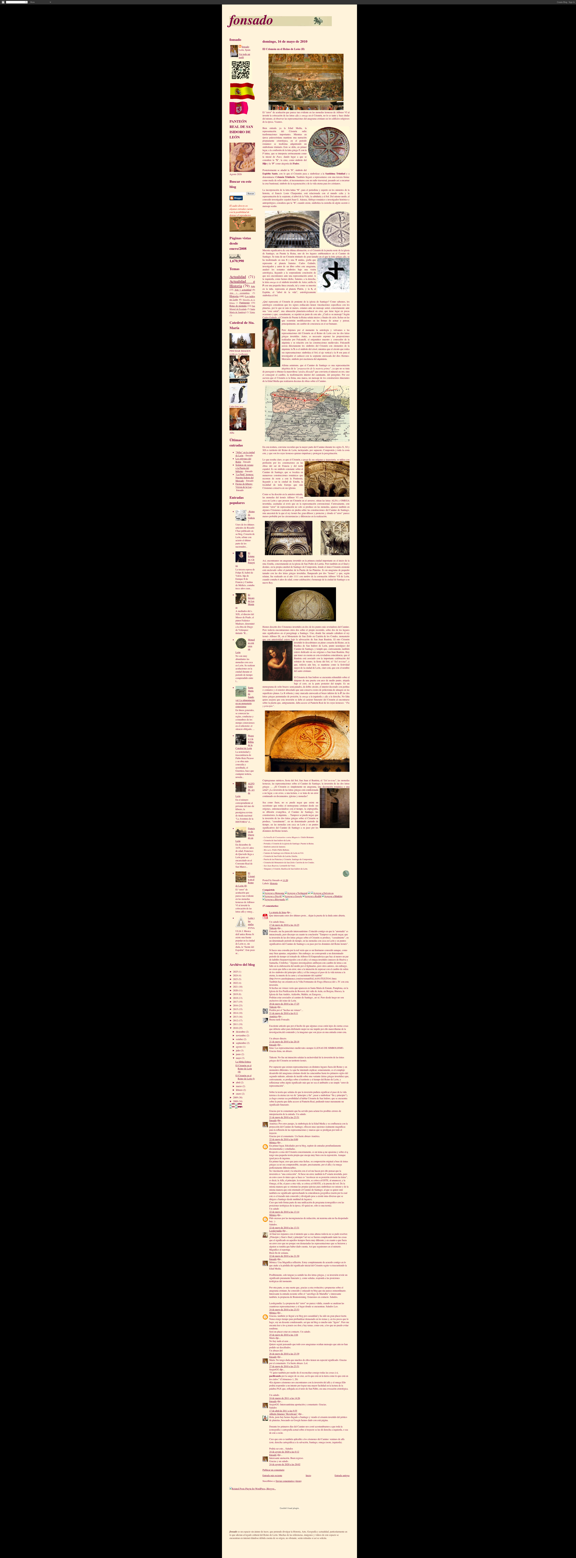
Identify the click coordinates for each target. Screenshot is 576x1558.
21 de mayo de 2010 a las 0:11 (283, 1013)
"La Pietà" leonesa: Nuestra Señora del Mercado (245, 477)
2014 (235, 1012)
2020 (235, 990)
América (273, 1016)
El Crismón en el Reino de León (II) (244, 1068)
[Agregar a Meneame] (273, 893)
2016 (235, 1005)
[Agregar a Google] (292, 896)
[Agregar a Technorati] (296, 893)
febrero (239, 1089)
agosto (239, 1046)
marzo (239, 1086)
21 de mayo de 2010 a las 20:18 (284, 1041)
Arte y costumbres (240, 293)
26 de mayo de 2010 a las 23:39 (284, 1353)
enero (239, 1093)
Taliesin (273, 928)
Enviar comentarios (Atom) (289, 1480)
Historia (234, 296)
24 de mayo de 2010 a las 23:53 (284, 1309)
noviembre (241, 1035)
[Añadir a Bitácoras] (309, 893)
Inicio (308, 1475)
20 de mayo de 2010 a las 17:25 (284, 1003)
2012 (235, 1020)
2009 (235, 1097)
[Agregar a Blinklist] (332, 896)
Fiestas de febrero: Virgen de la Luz (244, 485)
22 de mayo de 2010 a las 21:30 (284, 1255)
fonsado (251, 19)
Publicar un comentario (273, 1469)
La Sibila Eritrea (243, 1061)
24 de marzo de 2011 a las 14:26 (284, 1398)
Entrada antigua (342, 1475)
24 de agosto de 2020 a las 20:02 (284, 1464)
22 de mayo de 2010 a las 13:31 (284, 1227)
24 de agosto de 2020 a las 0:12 (284, 1451)
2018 (235, 997)
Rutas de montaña (238, 305)
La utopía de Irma (277, 912)
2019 (235, 994)
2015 (235, 1009)
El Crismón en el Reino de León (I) (245, 1077)
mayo (239, 1057)
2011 (235, 1024)
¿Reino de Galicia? (251, 516)
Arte (253, 286)
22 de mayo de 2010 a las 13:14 (284, 1211)
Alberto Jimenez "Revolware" (283, 1413)
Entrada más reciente (272, 1475)
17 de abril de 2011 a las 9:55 (283, 1410)
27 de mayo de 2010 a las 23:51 (284, 1366)
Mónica (272, 1142)
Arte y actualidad (242, 289)
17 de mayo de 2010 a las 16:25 (284, 924)
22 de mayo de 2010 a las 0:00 (283, 1139)
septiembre (241, 1042)
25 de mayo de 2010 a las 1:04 (283, 1334)
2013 (235, 1016)
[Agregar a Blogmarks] (273, 899)
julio (238, 1050)
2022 (235, 982)
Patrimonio (244, 302)
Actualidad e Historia (242, 283)
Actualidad (238, 276)
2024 (235, 975)
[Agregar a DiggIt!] (272, 896)
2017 (235, 1001)
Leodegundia (275, 1230)
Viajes (252, 312)
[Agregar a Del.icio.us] (322, 893)
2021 (235, 986)
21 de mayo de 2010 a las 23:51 (284, 1117)
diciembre (241, 1031)
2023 (235, 979)
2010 (235, 1027)
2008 (235, 1101)
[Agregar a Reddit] (312, 896)
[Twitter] (287, 899)
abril (238, 1082)
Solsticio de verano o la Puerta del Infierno (244, 468)
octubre (240, 1039)
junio (238, 1054)
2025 (235, 971)
